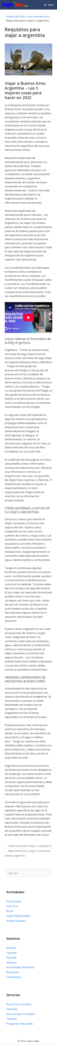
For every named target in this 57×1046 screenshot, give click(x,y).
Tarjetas (11, 1019)
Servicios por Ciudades (20, 1014)
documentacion (38, 16)
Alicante (11, 957)
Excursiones (13, 901)
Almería (11, 948)
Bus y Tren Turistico (19, 1004)
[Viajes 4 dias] (15, 5)
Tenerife (11, 953)
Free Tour (12, 906)
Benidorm (12, 972)
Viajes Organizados (18, 916)
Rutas (9, 911)
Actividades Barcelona (20, 967)
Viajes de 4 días (16, 16)
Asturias (11, 962)
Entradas (12, 1009)
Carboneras (13, 977)
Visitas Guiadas (16, 921)
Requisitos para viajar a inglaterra (29, 846)
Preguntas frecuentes (19, 1023)
